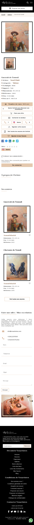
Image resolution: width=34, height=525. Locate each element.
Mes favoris (17, 471)
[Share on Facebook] (3, 141)
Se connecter (17, 165)
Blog (17, 473)
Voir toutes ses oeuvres (17, 299)
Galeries (17, 461)
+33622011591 (13, 336)
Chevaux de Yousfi (12, 250)
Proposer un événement (17, 493)
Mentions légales (17, 495)
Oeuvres (10, 15)
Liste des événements (17, 468)
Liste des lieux (17, 466)
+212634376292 (13, 340)
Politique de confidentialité (17, 498)
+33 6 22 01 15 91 (17, 506)
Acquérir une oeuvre (17, 486)
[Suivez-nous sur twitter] (17, 141)
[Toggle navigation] (31, 3)
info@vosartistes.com (14, 331)
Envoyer (5, 390)
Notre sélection (17, 464)
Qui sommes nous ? (17, 481)
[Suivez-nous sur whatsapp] (14, 141)
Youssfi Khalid (14, 80)
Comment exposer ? (17, 488)
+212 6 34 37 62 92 (17, 508)
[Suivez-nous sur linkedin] (10, 141)
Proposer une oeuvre (17, 491)
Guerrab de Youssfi (13, 202)
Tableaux (16, 83)
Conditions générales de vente (17, 483)
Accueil (3, 15)
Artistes (17, 454)
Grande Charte (21, 518)
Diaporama (17, 459)
